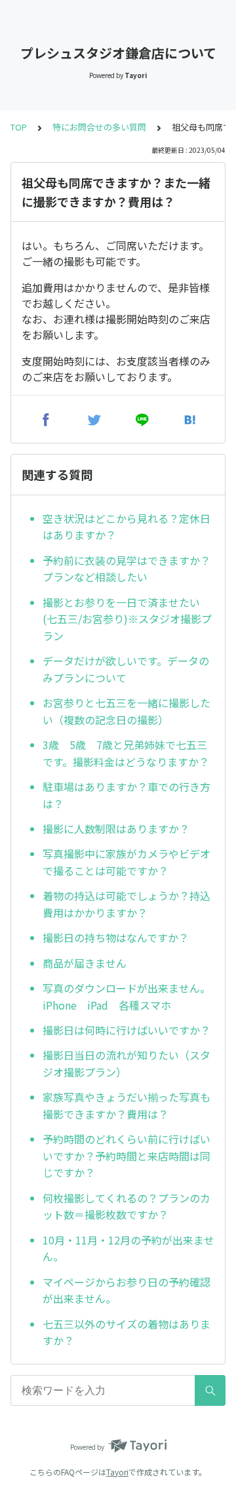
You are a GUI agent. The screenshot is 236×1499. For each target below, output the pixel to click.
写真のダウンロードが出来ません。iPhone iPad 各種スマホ (126, 996)
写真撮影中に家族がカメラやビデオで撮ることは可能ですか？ (126, 862)
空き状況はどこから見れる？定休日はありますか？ (126, 526)
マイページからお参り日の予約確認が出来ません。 (126, 1290)
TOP (18, 127)
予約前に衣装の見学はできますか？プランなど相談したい (126, 568)
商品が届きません (85, 963)
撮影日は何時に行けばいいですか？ (126, 1030)
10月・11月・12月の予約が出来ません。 (128, 1248)
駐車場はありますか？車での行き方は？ (126, 795)
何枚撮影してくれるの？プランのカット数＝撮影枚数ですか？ (126, 1206)
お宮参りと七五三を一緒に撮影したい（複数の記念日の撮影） (126, 711)
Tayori (117, 1471)
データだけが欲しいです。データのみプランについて (126, 669)
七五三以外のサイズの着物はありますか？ (126, 1332)
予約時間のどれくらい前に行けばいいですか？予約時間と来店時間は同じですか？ (126, 1155)
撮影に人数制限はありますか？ (116, 828)
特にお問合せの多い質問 (99, 127)
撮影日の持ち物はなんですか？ (116, 937)
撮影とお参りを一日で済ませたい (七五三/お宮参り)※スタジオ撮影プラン (127, 619)
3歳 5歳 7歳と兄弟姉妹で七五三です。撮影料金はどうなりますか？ (126, 753)
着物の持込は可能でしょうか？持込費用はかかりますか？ (126, 904)
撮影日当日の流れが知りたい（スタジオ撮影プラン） (126, 1063)
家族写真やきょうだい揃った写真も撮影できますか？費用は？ (126, 1105)
